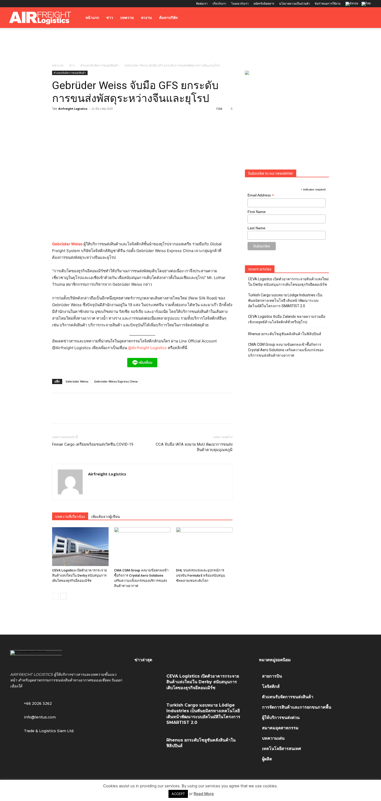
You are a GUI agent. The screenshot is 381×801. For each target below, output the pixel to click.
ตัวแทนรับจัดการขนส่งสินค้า (100, 65)
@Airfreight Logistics (148, 347)
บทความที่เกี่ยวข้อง (70, 517)
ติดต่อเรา (202, 3)
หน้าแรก (92, 17)
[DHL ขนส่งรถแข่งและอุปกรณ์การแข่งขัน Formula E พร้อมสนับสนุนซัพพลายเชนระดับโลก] (204, 546)
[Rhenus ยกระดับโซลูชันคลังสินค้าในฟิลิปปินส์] (149, 746)
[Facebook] (13, 3)
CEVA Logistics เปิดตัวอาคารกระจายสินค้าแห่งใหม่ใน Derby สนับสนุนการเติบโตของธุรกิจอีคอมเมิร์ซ (79, 575)
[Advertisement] (190, 45)
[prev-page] (55, 596)
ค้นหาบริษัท (168, 17)
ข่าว (109, 17)
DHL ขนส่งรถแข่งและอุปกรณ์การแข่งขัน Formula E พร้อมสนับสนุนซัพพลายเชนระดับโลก (200, 575)
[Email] (117, 413)
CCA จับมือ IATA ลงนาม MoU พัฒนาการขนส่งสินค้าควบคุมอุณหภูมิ (194, 447)
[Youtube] (47, 3)
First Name (257, 212)
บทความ (127, 17)
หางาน (146, 17)
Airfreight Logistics (72, 109)
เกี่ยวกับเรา (219, 3)
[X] (39, 3)
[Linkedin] (30, 3)
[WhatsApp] (93, 413)
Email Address (261, 195)
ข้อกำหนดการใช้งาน (328, 3)
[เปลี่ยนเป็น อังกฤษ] (352, 4)
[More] (129, 413)
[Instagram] (21, 3)
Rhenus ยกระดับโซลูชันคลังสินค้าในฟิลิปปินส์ (284, 334)
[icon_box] (33, 717)
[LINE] (81, 413)
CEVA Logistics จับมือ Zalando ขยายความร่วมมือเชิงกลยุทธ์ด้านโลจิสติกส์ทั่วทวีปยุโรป (286, 319)
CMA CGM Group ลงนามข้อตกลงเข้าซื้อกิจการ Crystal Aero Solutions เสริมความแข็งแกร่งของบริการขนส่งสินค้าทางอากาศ (285, 349)
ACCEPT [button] (178, 794)
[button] (365, 18)
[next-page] (63, 596)
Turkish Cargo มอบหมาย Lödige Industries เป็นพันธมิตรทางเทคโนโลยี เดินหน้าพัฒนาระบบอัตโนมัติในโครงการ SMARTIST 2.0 (285, 300)
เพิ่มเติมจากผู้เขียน (105, 517)
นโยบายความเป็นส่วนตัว (294, 3)
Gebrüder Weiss (67, 243)
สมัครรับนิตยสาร (263, 3)
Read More (204, 793)
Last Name (256, 228)
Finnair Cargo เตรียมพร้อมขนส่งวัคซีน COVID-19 (92, 444)
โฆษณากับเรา (240, 3)
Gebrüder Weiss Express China (116, 381)
